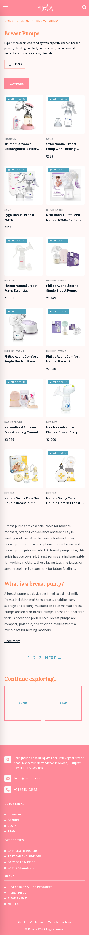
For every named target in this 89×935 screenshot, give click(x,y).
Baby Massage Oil (21, 868)
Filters (18, 64)
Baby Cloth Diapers (23, 851)
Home (9, 21)
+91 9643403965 (25, 789)
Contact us (36, 922)
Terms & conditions (59, 922)
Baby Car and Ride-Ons (25, 856)
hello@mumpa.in (27, 778)
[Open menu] (6, 8)
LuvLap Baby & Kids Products (30, 887)
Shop (25, 21)
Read (63, 703)
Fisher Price (17, 893)
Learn (12, 826)
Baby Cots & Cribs (21, 862)
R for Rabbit (17, 898)
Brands (13, 820)
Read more (12, 641)
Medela (13, 904)
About (21, 922)
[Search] (84, 7)
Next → (53, 657)
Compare (17, 83)
